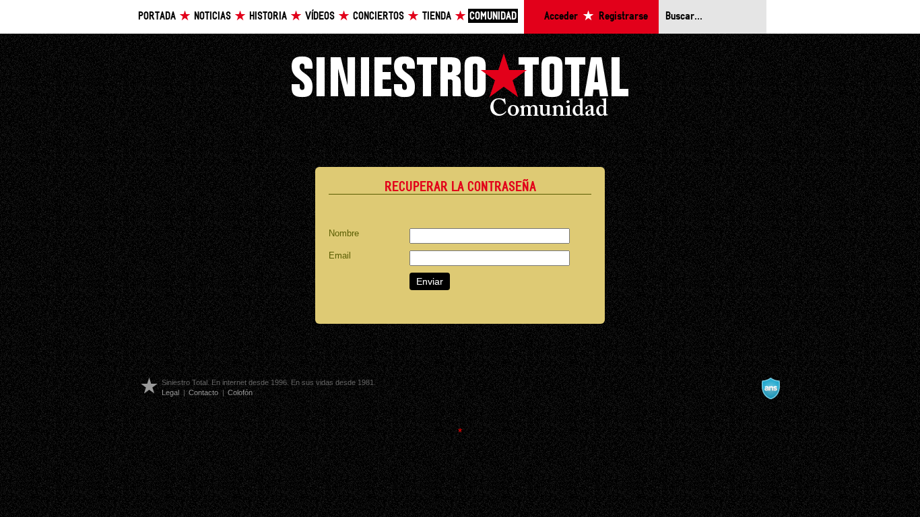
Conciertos (378, 16)
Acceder (561, 16)
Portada (157, 16)
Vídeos (320, 16)
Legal (170, 392)
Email (340, 255)
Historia (268, 16)
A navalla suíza (770, 388)
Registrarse (623, 16)
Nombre (344, 233)
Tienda (436, 16)
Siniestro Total (460, 88)
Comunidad (493, 16)
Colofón (240, 392)
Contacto (203, 392)
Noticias (212, 16)
